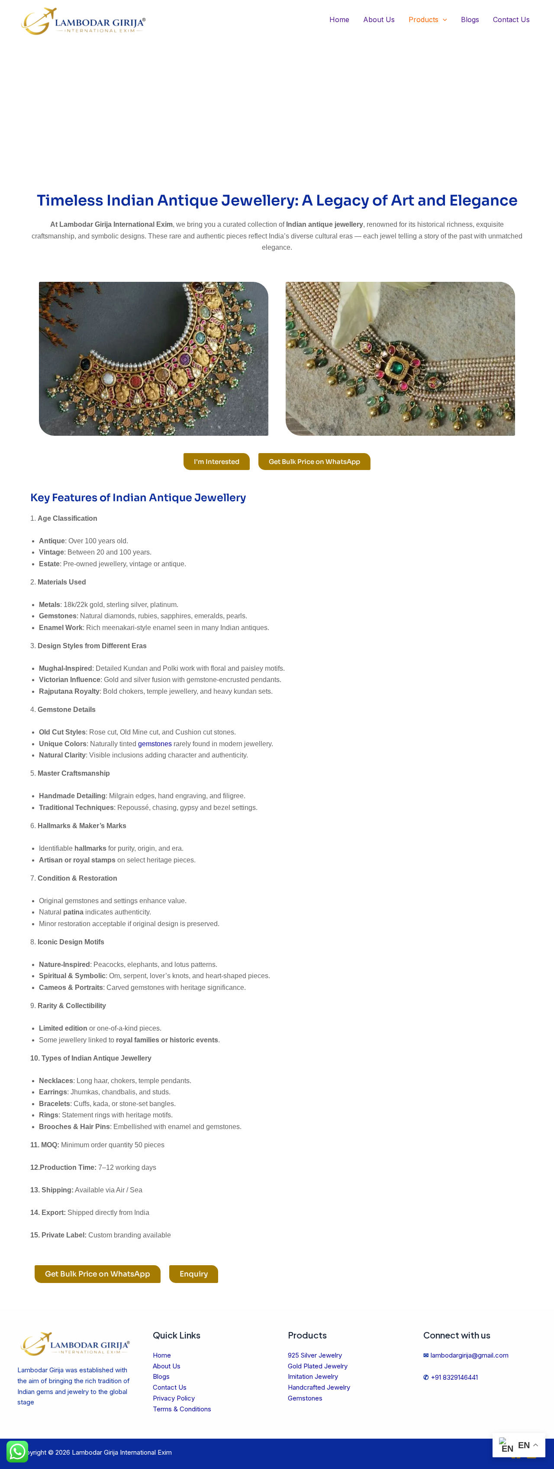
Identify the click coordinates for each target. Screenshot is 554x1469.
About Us (379, 19)
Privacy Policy (174, 1398)
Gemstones (305, 1398)
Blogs (470, 19)
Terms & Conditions (182, 1409)
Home (339, 19)
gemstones (155, 744)
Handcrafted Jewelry (319, 1387)
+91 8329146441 (454, 1377)
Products (423, 19)
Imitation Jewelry (313, 1376)
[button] (442, 20)
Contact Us (511, 19)
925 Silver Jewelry (315, 1355)
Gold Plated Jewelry (318, 1366)
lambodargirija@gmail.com (470, 1355)
